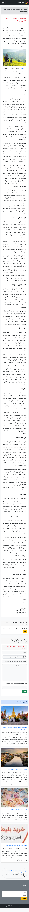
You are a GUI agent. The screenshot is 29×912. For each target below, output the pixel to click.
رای (25, 631)
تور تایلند (22, 68)
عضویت (24, 898)
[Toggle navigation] (3, 2)
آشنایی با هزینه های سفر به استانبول (18, 809)
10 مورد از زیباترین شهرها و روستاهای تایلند (17, 769)
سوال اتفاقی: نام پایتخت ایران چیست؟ (16, 683)
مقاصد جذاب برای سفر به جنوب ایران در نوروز (16, 845)
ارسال (24, 691)
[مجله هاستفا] (22, 3)
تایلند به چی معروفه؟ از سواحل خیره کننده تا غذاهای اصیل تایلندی (15, 728)
